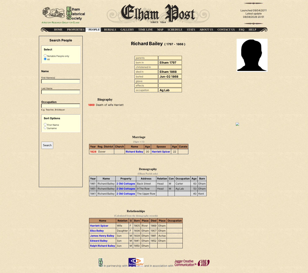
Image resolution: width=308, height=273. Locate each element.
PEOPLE (94, 29)
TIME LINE (145, 29)
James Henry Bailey (102, 235)
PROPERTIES (75, 29)
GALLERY (127, 29)
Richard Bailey (134, 151)
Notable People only (58, 56)
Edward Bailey (98, 240)
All (48, 59)
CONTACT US (226, 29)
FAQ (241, 29)
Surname (52, 128)
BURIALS (110, 29)
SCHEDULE (175, 29)
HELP (252, 29)
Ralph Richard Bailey (102, 245)
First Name (53, 124)
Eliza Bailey (97, 230)
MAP (160, 29)
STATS (191, 29)
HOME (58, 29)
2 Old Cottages (125, 183)
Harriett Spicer (161, 151)
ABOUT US (206, 29)
